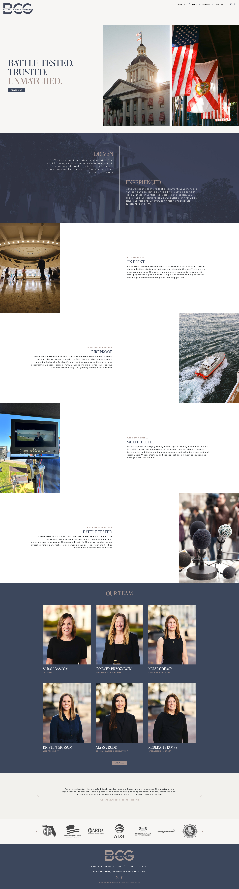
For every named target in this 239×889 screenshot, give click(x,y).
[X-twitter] (230, 4)
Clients (206, 4)
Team (194, 4)
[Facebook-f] (235, 4)
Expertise (182, 4)
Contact (220, 4)
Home (93, 866)
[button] (38, 796)
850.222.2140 (140, 871)
